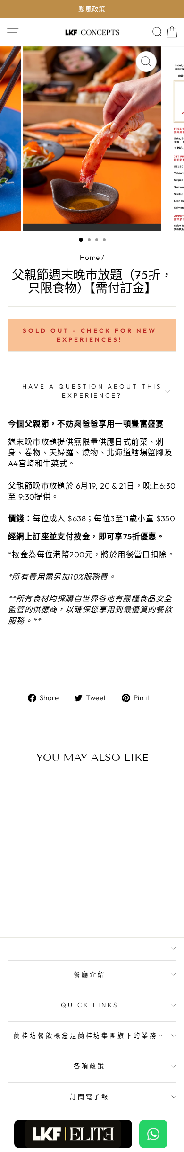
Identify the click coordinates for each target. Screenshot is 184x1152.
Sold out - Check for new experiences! (89, 335)
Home (90, 257)
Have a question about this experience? (92, 391)
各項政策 (90, 1066)
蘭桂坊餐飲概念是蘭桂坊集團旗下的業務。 (90, 1035)
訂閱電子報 (90, 1096)
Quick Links (89, 1005)
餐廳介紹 (90, 974)
